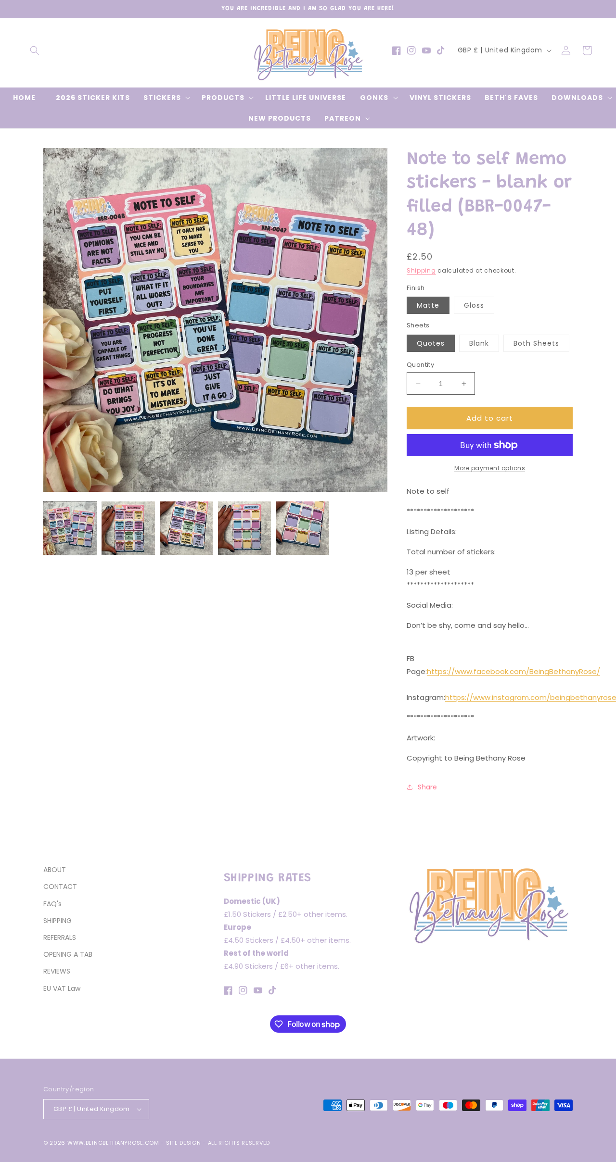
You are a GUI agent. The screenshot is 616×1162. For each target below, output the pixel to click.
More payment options (489, 468)
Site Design (183, 1143)
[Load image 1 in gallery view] (70, 528)
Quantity (420, 364)
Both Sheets (536, 343)
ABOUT (54, 870)
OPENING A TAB (67, 954)
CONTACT (60, 886)
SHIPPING (57, 920)
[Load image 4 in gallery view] (244, 528)
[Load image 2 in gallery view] (128, 528)
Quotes (431, 343)
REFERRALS (59, 937)
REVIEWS (56, 971)
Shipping (421, 270)
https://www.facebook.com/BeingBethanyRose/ (513, 671)
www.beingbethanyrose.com (113, 1143)
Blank (479, 343)
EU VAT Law (61, 988)
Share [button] (427, 787)
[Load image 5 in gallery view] (302, 528)
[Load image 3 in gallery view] (186, 528)
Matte (428, 305)
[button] (34, 50)
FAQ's (52, 904)
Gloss (474, 305)
